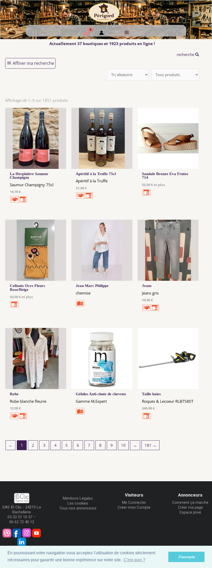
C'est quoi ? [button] (134, 560)
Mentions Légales (78, 498)
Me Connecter (134, 502)
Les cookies (77, 503)
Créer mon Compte (134, 507)
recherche (186, 54)
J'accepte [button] (186, 557)
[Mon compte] (101, 33)
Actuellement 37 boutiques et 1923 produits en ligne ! (102, 43)
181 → (150, 445)
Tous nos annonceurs (77, 508)
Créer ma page (190, 507)
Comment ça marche (190, 502)
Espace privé (190, 512)
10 (123, 445)
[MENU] (126, 32)
